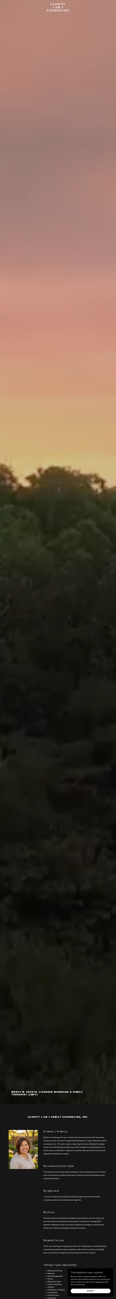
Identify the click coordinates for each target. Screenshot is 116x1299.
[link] (58, 11)
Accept (90, 1291)
